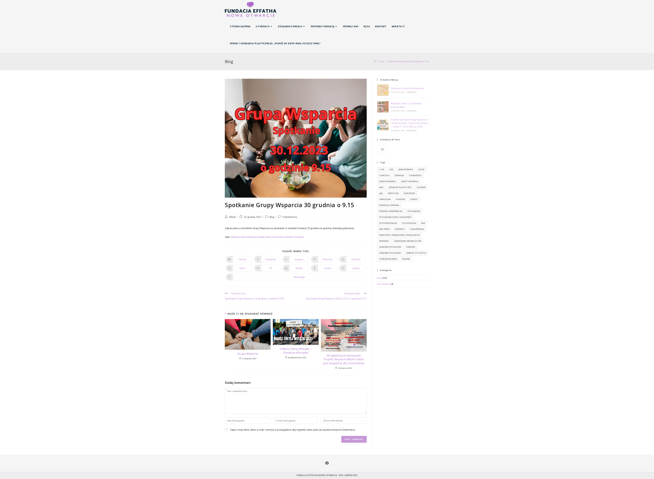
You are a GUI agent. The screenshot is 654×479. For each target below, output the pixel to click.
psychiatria (278, 237)
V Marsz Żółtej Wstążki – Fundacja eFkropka (296, 350)
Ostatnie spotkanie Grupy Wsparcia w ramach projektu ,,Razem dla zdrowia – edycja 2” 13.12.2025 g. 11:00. (410, 123)
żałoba (406, 259)
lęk (381, 193)
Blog (272, 217)
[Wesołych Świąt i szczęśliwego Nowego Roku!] (383, 107)
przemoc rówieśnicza (390, 211)
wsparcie (384, 241)
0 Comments (411, 92)
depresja (235, 237)
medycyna (393, 193)
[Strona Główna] (375, 61)
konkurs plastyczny (400, 187)
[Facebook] (382, 149)
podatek (400, 199)
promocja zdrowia (389, 205)
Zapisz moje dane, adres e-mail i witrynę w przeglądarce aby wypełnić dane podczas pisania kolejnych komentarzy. (292, 429)
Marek (232, 217)
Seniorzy (400, 229)
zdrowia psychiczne (390, 247)
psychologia (409, 223)
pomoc (268, 237)
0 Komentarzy (290, 217)
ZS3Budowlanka (388, 259)
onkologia (385, 199)
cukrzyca (384, 175)
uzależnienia (417, 229)
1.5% (381, 169)
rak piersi (384, 229)
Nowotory (409, 193)
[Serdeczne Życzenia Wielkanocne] (383, 90)
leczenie (260, 237)
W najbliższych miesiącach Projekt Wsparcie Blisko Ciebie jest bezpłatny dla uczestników (343, 359)
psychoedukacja (388, 223)
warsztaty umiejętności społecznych (399, 235)
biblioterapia (406, 169)
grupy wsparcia (409, 181)
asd (391, 169)
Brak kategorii (383, 284)
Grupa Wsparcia (247, 354)
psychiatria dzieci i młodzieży (395, 217)
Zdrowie (410, 247)
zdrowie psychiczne (294, 237)
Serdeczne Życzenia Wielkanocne (407, 88)
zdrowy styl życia (416, 253)
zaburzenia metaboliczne (407, 241)
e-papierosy (415, 175)
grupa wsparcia (247, 237)
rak (423, 223)
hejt (381, 187)
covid (421, 169)
